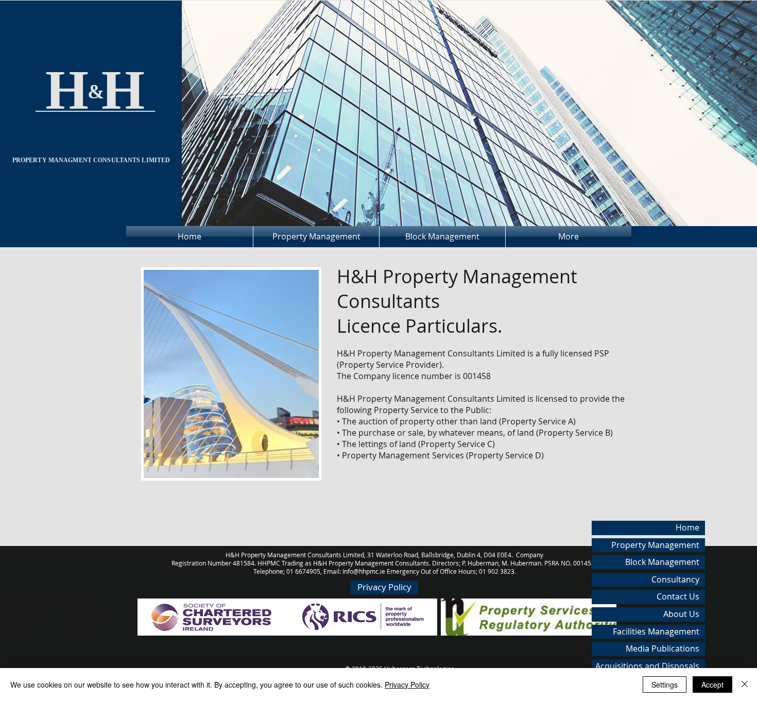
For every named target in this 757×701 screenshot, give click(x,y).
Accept (712, 684)
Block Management (662, 562)
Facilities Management (656, 631)
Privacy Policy (407, 684)
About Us (681, 614)
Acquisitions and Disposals (647, 666)
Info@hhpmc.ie (363, 571)
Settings (664, 684)
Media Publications (662, 648)
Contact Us (678, 596)
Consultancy (675, 579)
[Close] (744, 684)
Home (687, 527)
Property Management (655, 545)
